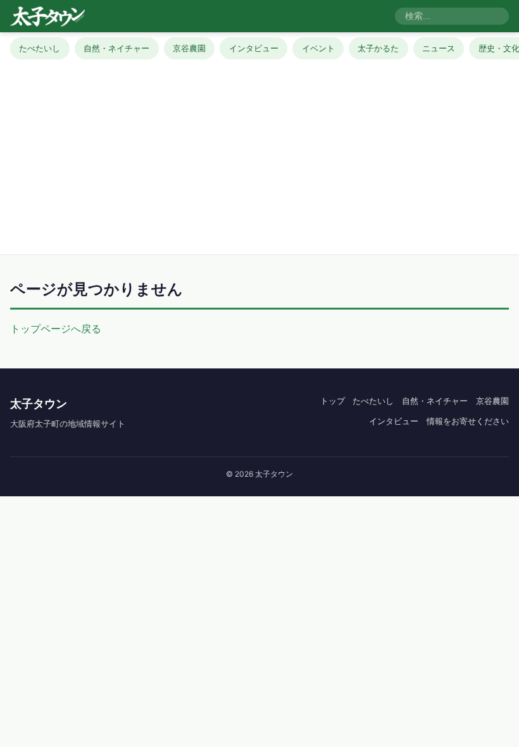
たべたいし (39, 48)
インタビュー (253, 48)
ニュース (438, 48)
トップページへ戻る (55, 328)
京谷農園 (189, 48)
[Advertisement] (259, 154)
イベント (318, 48)
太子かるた (378, 48)
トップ (332, 401)
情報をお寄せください (468, 421)
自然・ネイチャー (116, 48)
